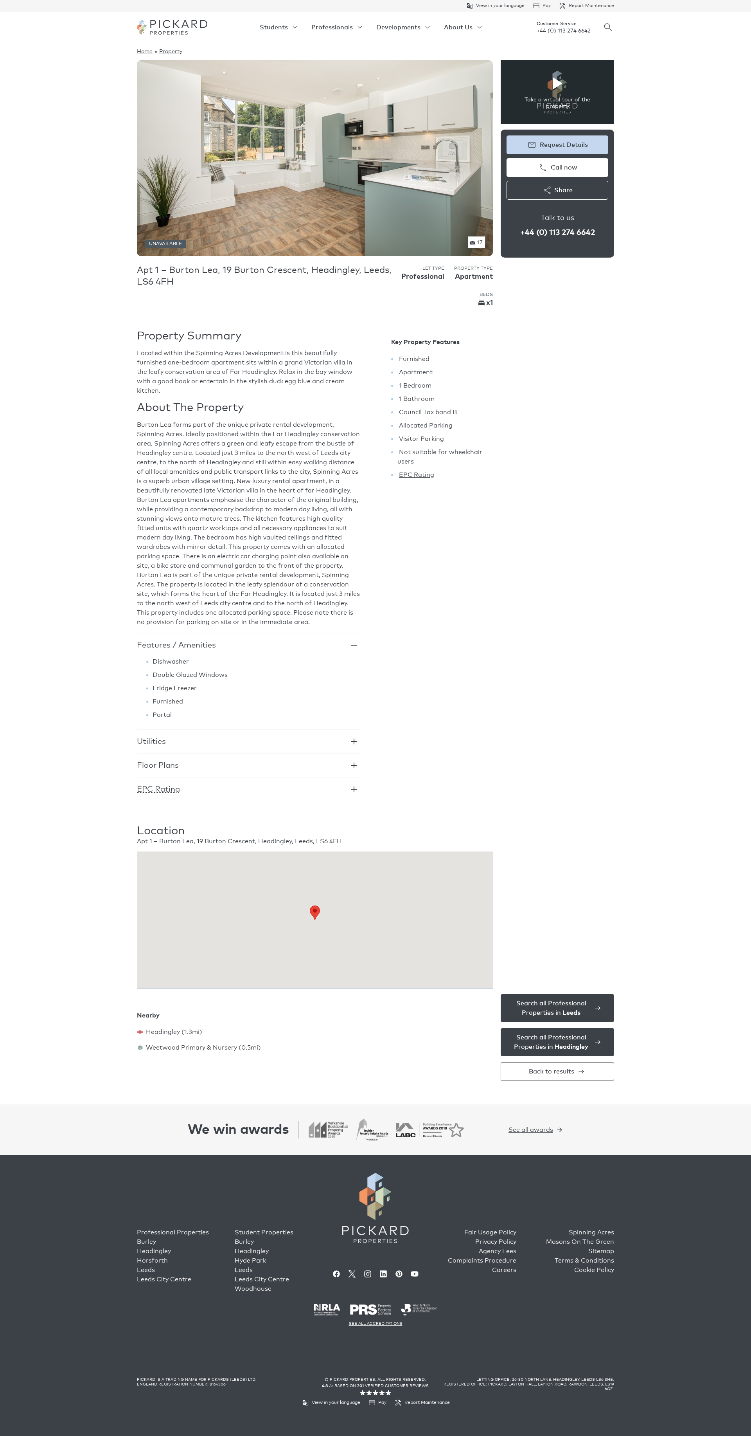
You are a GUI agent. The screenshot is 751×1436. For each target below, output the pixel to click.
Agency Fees (497, 1251)
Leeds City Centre (164, 1279)
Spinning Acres (591, 1232)
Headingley (154, 1251)
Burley (146, 1242)
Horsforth (152, 1260)
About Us (458, 27)
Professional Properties (173, 1232)
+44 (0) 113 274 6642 (564, 31)
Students (274, 27)
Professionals (332, 27)
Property (170, 51)
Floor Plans (158, 765)
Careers (504, 1270)
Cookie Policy (594, 1270)
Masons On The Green (580, 1242)
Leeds (146, 1270)
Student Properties (264, 1232)
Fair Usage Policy (490, 1232)
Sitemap (601, 1251)
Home (145, 51)
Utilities (151, 741)
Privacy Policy (495, 1242)
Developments (398, 27)
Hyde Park (250, 1260)
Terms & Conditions (584, 1260)
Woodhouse (253, 1289)
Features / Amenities (176, 645)
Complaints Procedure (482, 1260)
